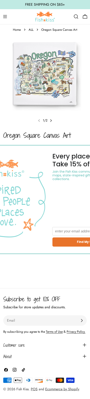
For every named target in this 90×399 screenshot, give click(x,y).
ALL (31, 29)
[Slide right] (50, 120)
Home (17, 29)
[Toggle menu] (5, 16)
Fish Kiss (22, 389)
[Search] (76, 16)
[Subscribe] (81, 320)
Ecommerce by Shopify (62, 389)
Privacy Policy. (76, 331)
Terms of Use (54, 331)
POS (34, 389)
